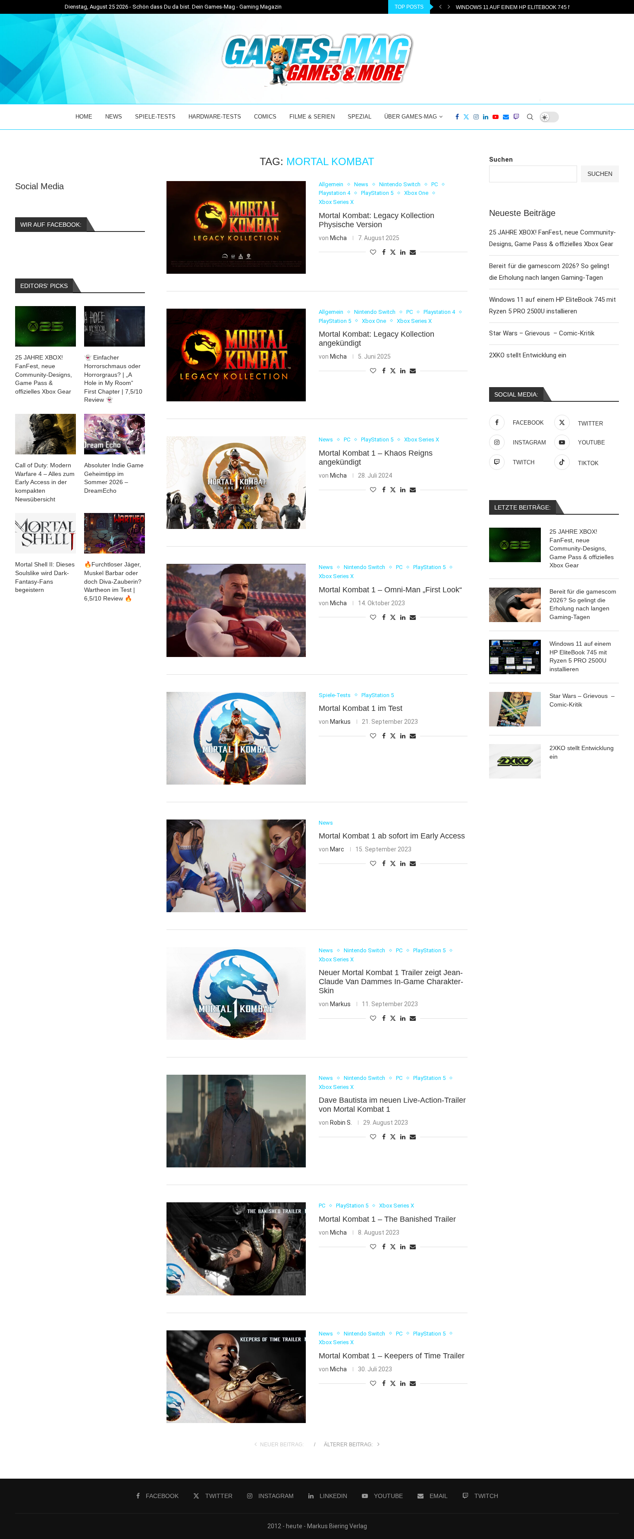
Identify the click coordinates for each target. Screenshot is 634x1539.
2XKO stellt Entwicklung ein (527, 355)
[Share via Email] (413, 252)
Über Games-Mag (410, 116)
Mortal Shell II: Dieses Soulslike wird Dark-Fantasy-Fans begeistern (45, 577)
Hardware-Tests (214, 116)
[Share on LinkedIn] (402, 252)
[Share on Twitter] (393, 252)
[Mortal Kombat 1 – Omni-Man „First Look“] (236, 610)
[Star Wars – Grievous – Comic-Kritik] (515, 709)
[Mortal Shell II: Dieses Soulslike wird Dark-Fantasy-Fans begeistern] (45, 533)
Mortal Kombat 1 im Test (360, 708)
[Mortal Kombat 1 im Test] (236, 738)
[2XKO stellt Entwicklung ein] (515, 761)
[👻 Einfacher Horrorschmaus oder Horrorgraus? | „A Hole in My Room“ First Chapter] (114, 326)
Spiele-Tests (155, 116)
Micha (338, 238)
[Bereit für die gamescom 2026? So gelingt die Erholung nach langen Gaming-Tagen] (515, 605)
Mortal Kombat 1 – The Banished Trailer (387, 1219)
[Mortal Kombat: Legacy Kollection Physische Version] (236, 227)
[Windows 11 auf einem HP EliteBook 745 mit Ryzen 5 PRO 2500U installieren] (515, 657)
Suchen (501, 159)
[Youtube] (496, 116)
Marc (337, 849)
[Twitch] (516, 116)
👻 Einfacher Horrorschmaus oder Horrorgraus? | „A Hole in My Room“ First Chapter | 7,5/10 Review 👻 (113, 378)
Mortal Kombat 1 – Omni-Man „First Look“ (390, 589)
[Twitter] (466, 116)
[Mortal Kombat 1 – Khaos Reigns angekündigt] (236, 482)
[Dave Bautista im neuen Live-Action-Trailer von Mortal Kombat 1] (236, 1121)
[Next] (449, 7)
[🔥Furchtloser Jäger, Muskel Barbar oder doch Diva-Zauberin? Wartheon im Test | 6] (114, 533)
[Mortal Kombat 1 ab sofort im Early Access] (236, 866)
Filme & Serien (312, 116)
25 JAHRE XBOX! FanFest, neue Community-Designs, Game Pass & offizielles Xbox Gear (581, 548)
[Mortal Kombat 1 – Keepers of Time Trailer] (236, 1376)
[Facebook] (457, 116)
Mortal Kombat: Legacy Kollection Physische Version (376, 220)
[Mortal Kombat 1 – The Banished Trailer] (236, 1248)
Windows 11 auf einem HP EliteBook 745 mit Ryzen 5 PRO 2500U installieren (580, 656)
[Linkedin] (485, 116)
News (113, 116)
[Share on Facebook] (384, 252)
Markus (340, 721)
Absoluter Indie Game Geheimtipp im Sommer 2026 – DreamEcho (114, 478)
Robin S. (341, 1122)
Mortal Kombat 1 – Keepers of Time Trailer (392, 1355)
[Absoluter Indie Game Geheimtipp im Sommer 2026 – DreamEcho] (114, 434)
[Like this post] (373, 252)
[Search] (530, 116)
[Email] (506, 116)
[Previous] (440, 7)
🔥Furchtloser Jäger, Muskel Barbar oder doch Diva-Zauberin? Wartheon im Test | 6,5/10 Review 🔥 (112, 581)
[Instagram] (476, 116)
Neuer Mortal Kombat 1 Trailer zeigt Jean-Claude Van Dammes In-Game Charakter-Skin (391, 981)
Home (83, 116)
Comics (265, 116)
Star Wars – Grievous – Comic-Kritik (508, 7)
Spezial (359, 116)
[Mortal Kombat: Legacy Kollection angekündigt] (236, 355)
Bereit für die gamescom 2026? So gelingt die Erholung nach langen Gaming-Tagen (582, 604)
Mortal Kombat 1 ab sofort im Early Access (392, 836)
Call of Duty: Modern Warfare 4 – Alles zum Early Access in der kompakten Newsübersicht (45, 482)
